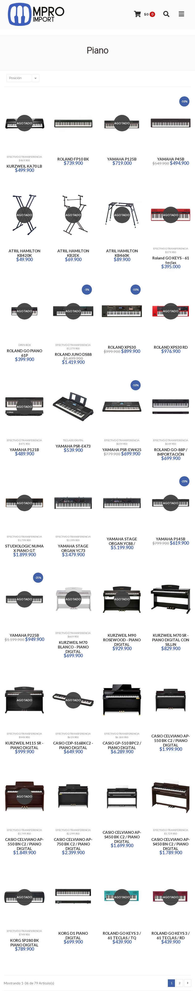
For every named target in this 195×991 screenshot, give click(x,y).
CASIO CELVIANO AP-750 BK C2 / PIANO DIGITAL (73, 844)
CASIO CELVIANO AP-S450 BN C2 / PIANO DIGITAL (170, 844)
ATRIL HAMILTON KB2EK (73, 253)
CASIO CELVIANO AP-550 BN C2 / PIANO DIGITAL (24, 844)
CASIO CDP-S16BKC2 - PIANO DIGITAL (73, 745)
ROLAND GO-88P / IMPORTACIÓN (170, 451)
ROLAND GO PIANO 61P (24, 353)
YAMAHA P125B (122, 159)
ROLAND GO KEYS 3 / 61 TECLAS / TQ (122, 935)
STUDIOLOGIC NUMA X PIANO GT (24, 548)
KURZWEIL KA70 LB (24, 166)
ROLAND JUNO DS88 (73, 354)
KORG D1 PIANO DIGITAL (73, 935)
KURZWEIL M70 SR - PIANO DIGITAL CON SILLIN (170, 640)
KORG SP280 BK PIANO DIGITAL (24, 942)
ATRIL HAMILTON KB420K (24, 253)
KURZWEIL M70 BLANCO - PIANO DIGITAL (73, 647)
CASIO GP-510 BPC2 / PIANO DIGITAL (122, 745)
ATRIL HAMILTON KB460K (122, 253)
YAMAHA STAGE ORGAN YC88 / (122, 541)
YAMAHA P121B (24, 449)
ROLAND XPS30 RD (171, 347)
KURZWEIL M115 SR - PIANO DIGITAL (24, 745)
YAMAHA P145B (170, 539)
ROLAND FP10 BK (73, 159)
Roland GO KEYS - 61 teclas (170, 260)
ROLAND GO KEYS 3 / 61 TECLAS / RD (171, 935)
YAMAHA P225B (24, 635)
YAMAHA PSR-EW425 (121, 449)
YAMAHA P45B (170, 159)
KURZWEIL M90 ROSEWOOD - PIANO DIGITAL (122, 640)
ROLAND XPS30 (122, 347)
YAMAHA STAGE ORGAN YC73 (73, 548)
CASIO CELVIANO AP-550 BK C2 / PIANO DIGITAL (170, 740)
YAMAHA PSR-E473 (73, 446)
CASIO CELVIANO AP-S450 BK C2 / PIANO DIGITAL (122, 837)
